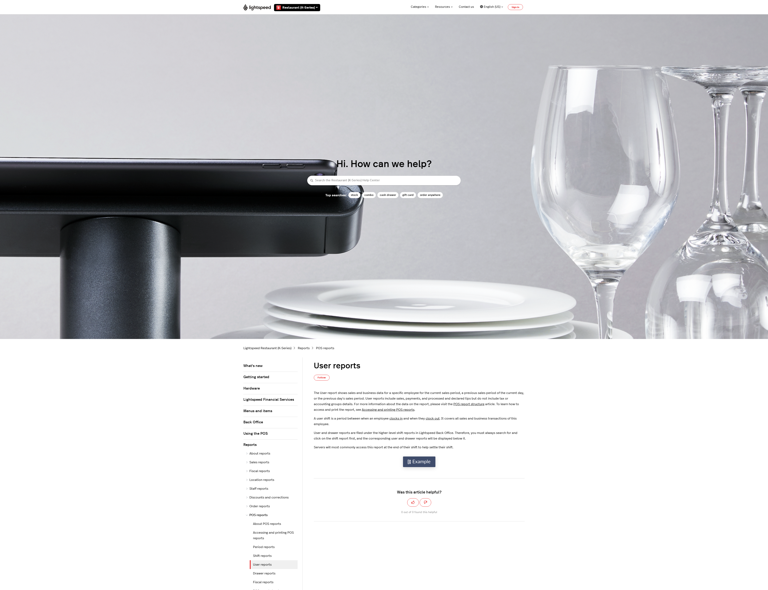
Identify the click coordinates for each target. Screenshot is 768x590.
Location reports (261, 479)
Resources (442, 6)
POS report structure (468, 404)
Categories (418, 6)
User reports (262, 564)
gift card (408, 194)
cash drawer (388, 194)
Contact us (466, 6)
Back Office (253, 422)
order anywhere (430, 194)
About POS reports (267, 523)
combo (368, 194)
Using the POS (255, 434)
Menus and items (257, 411)
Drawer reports (264, 573)
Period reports (264, 547)
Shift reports (262, 555)
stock (354, 194)
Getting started (256, 377)
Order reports (259, 506)
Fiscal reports (259, 471)
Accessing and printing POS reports (388, 409)
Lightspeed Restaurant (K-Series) (267, 348)
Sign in (515, 7)
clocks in (396, 418)
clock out (433, 418)
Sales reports (259, 462)
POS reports (325, 348)
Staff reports (258, 488)
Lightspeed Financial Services (268, 400)
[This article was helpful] (413, 502)
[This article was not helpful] (425, 502)
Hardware (251, 388)
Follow (322, 377)
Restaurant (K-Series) (298, 7)
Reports (304, 348)
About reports (259, 453)
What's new (253, 366)
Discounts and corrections (269, 497)
